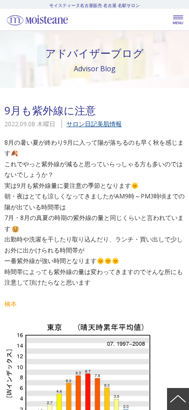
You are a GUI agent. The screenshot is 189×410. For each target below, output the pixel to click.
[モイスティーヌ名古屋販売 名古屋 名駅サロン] (57, 19)
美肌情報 (109, 124)
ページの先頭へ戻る (178, 399)
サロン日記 (81, 124)
